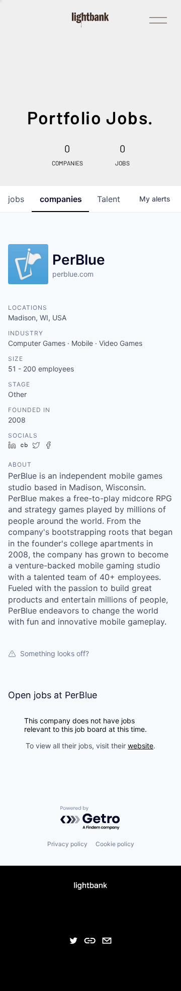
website (140, 745)
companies (61, 199)
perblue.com (73, 274)
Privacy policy (67, 844)
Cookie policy (115, 844)
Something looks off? (54, 653)
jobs (16, 199)
